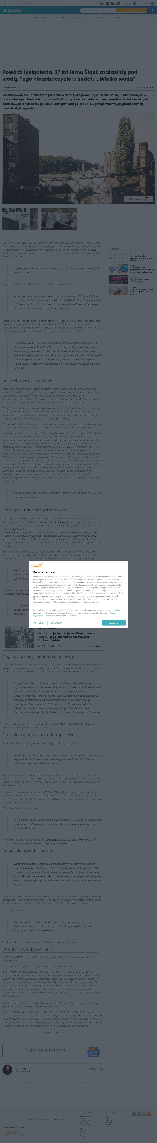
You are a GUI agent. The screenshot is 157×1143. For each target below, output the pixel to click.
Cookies (48, 616)
